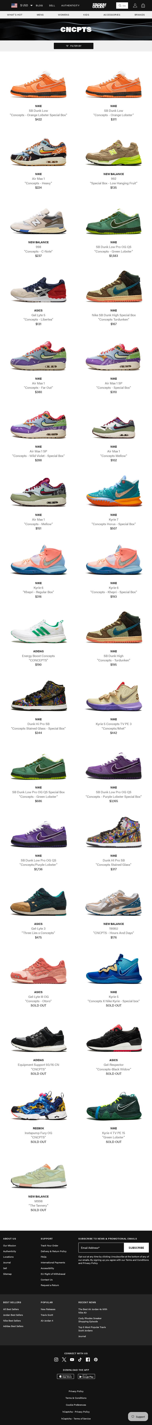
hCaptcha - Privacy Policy (76, 1411)
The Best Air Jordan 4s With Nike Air (92, 1310)
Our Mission (9, 1245)
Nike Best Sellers (12, 1320)
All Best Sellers (11, 1309)
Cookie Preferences (76, 1404)
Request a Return (50, 1285)
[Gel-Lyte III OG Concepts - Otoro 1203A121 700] (38, 969)
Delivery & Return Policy (53, 1251)
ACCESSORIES (112, 14)
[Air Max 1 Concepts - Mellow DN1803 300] (38, 492)
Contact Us (47, 1279)
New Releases (48, 1309)
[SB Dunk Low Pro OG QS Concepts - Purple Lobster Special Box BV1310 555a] (113, 764)
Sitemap (7, 1274)
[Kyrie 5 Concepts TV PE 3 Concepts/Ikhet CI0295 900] (113, 696)
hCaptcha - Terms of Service (76, 1418)
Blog (39, 5)
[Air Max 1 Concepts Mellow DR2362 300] (113, 424)
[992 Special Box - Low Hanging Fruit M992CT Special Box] (113, 151)
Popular (47, 1302)
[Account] (135, 5)
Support (47, 1238)
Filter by (75, 46)
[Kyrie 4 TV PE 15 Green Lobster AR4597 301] (113, 1105)
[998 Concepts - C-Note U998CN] (38, 219)
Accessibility (47, 1268)
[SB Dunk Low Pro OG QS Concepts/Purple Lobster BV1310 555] (38, 832)
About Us (9, 1238)
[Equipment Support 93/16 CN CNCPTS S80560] (38, 1037)
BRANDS (140, 14)
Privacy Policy (76, 1391)
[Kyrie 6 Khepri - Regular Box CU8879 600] (38, 560)
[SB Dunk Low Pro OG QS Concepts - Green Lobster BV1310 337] (113, 219)
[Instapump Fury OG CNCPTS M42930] (38, 1105)
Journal (7, 1262)
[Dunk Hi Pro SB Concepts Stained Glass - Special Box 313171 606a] (38, 696)
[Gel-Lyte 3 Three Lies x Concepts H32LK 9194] (38, 901)
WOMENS (63, 14)
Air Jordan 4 (47, 1320)
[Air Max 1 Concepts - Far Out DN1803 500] (38, 355)
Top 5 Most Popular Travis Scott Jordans (92, 1328)
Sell (52, 5)
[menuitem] (39, 5)
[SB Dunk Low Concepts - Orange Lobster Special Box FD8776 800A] (38, 83)
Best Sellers (12, 1302)
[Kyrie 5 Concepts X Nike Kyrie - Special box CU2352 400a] (113, 969)
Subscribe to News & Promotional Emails (107, 1238)
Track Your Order (49, 1245)
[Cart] (143, 5)
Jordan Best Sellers (13, 1315)
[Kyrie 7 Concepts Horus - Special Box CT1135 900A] (113, 492)
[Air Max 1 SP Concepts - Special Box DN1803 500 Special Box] (113, 355)
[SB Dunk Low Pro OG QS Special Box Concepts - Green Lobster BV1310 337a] (38, 764)
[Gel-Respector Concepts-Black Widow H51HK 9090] (113, 1037)
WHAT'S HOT (14, 14)
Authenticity (70, 5)
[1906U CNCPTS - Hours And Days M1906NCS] (113, 901)
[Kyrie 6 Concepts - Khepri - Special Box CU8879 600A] (113, 560)
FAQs (44, 1256)
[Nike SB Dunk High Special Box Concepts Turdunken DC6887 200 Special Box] (113, 287)
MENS (40, 14)
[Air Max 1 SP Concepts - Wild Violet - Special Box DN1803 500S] (38, 424)
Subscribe (136, 1248)
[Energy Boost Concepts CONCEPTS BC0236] (38, 628)
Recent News (87, 1302)
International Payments (53, 1262)
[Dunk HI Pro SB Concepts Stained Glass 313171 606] (113, 832)
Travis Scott (47, 1315)
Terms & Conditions (76, 1398)
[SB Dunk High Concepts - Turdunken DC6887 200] (113, 628)
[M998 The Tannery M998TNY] (38, 1173)
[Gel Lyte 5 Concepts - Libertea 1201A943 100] (38, 287)
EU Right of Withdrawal (53, 1274)
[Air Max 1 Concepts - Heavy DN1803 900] (38, 151)
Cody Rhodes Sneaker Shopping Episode (90, 1319)
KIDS (86, 14)
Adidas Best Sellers (13, 1326)
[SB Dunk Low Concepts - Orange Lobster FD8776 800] (113, 83)
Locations (8, 1256)
